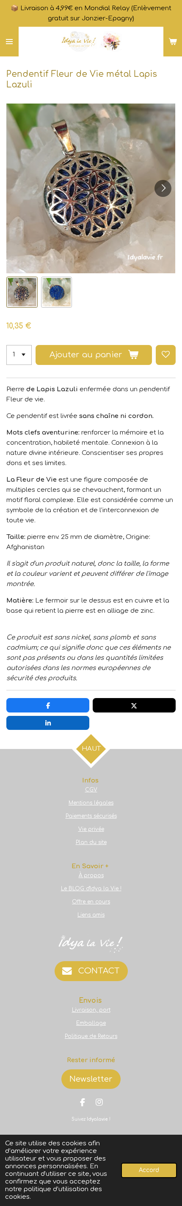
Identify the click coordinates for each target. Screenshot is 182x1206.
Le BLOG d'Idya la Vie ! (91, 889)
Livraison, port (91, 1010)
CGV (91, 790)
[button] (22, 292)
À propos (91, 875)
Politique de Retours (91, 1036)
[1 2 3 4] (19, 355)
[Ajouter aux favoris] (166, 355)
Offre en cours (91, 902)
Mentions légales (91, 803)
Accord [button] (149, 1170)
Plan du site (91, 842)
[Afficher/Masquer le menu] (9, 41)
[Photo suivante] (162, 188)
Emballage (91, 1023)
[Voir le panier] (172, 41)
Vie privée (91, 829)
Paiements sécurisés (91, 816)
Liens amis (91, 915)
